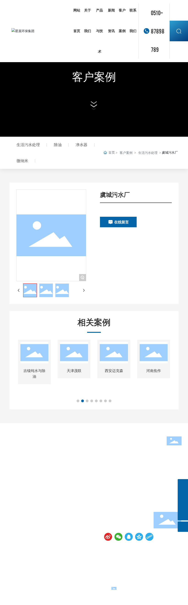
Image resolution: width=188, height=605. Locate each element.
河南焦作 (153, 370)
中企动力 (174, 586)
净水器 (81, 144)
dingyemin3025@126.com (133, 515)
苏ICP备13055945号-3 (74, 588)
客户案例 (94, 76)
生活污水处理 (148, 153)
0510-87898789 (157, 31)
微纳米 (22, 160)
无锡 (170, 590)
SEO (178, 590)
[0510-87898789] (183, 484)
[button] (78, 401)
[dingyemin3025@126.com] (183, 505)
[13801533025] (183, 494)
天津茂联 (74, 370)
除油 (58, 144)
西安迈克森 (114, 370)
